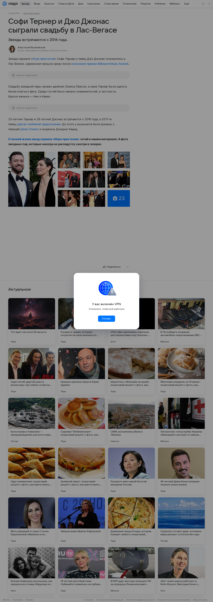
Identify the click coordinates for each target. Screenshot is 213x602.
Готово (106, 318)
